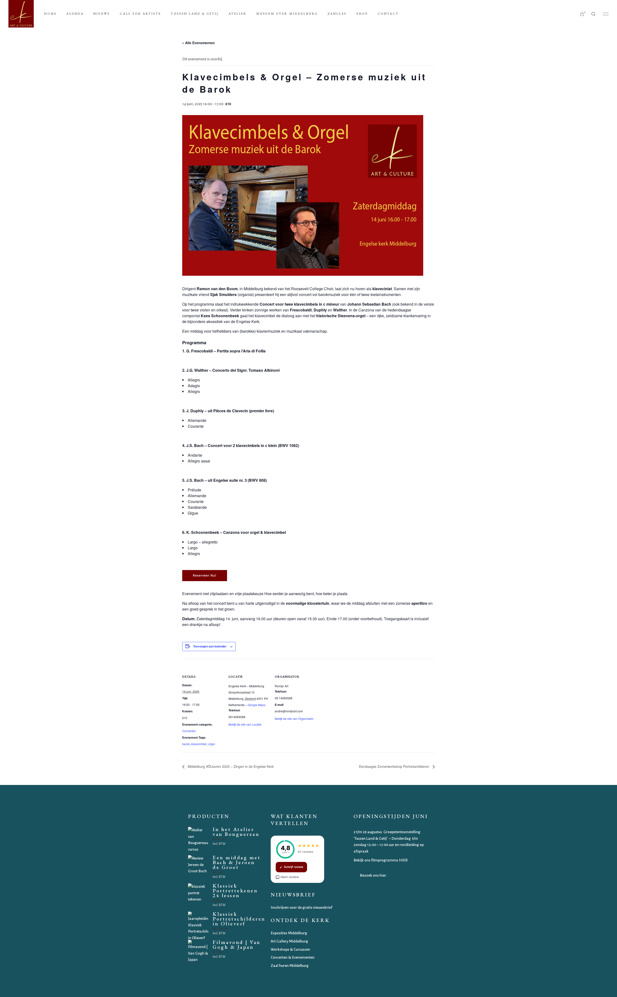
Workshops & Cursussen (290, 949)
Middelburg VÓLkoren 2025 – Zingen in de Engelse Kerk (230, 766)
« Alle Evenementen (198, 42)
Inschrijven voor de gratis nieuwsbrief (301, 907)
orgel (211, 744)
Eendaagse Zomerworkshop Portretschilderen (394, 766)
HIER (403, 860)
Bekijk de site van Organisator (294, 718)
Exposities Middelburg (289, 933)
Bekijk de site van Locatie (245, 724)
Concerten (189, 731)
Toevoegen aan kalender (210, 646)
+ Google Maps (255, 705)
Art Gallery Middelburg (289, 941)
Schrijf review (293, 867)
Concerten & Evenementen (293, 957)
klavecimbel (199, 744)
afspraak (361, 851)
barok (186, 744)
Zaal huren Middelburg (289, 965)
